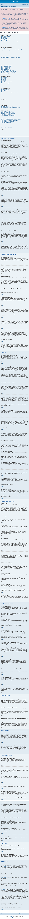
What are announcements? (5, 82)
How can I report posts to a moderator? (7, 70)
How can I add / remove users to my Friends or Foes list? (10, 107)
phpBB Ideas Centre (4, 877)
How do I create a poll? (5, 64)
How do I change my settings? (6, 48)
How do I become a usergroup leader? (7, 93)
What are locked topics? (5, 84)
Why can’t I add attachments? (6, 68)
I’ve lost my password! (4, 42)
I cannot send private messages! (6, 100)
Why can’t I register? (4, 38)
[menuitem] (2, 4)
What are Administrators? (5, 89)
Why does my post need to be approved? (8, 72)
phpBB (14, 303)
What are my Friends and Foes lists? (7, 106)
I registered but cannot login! (5, 39)
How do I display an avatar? (5, 55)
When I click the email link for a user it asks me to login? (10, 57)
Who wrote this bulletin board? (6, 130)
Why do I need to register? (5, 36)
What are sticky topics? (5, 83)
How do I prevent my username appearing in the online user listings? (12, 49)
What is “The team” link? (5, 97)
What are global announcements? (6, 81)
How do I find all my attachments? (6, 127)
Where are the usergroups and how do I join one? (9, 92)
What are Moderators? (4, 90)
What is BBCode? (4, 77)
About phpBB (3, 868)
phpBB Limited (7, 866)
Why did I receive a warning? (6, 69)
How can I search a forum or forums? (7, 111)
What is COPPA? (3, 37)
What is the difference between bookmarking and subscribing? (11, 119)
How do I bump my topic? (5, 73)
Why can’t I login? (4, 40)
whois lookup (3, 889)
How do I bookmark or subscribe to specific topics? (9, 120)
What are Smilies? (4, 79)
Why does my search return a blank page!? (8, 113)
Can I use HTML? (4, 78)
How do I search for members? (6, 114)
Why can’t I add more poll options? (6, 65)
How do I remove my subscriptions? (7, 122)
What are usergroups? (4, 91)
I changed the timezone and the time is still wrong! (9, 51)
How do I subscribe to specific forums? (7, 121)
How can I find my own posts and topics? (8, 115)
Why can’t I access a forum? (5, 67)
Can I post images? (4, 80)
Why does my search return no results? (7, 112)
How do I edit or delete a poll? (6, 66)
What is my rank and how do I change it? (8, 56)
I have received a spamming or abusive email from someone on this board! (13, 102)
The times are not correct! (5, 50)
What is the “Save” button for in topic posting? (8, 71)
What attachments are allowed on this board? (8, 126)
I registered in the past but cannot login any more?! (9, 41)
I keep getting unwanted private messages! (8, 101)
